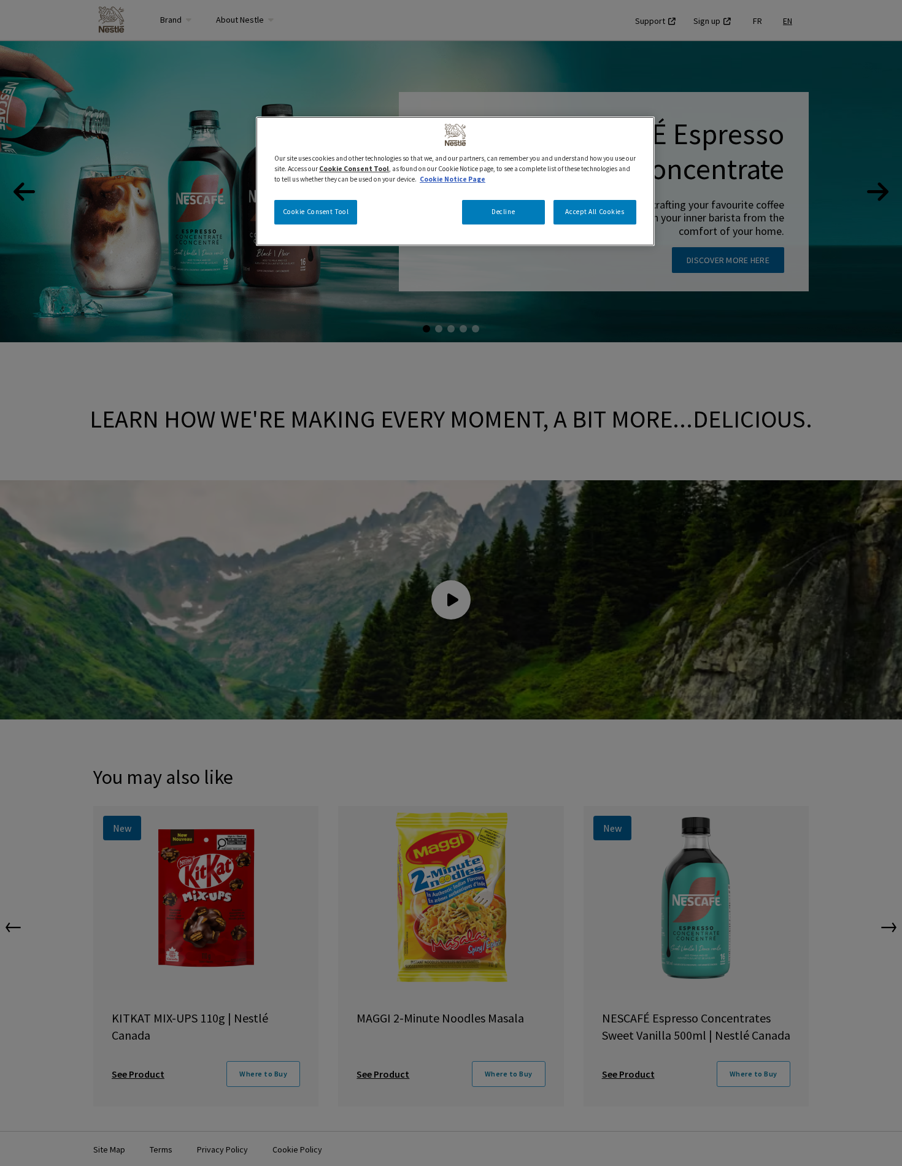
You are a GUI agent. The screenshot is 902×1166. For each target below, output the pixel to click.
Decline (503, 211)
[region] (455, 181)
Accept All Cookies (594, 211)
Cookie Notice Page (452, 179)
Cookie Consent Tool (316, 211)
